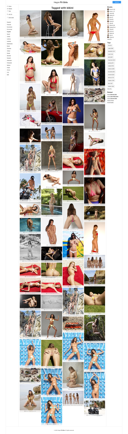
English (9, 31)
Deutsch (9, 58)
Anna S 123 (112, 9)
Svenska (9, 48)
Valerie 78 (111, 15)
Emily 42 (111, 31)
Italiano (8, 65)
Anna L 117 (112, 11)
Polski (8, 67)
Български (9, 27)
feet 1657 (110, 83)
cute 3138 (110, 54)
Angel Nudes (110, 102)
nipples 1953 (111, 80)
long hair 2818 (111, 60)
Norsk (8, 46)
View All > (109, 39)
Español (9, 22)
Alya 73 (111, 17)
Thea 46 (111, 29)
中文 (8, 72)
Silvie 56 (111, 21)
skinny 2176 (111, 77)
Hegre (61, 2)
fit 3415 (110, 45)
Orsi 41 (111, 35)
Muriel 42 (111, 33)
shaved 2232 (111, 74)
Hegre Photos (110, 100)
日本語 (8, 36)
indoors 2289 (111, 69)
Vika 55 (111, 23)
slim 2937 (110, 57)
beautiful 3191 (111, 51)
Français (9, 24)
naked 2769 (111, 66)
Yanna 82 (111, 13)
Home (10, 6)
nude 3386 (110, 48)
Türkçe (8, 51)
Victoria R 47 (112, 27)
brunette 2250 (111, 71)
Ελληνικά (9, 29)
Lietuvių (9, 39)
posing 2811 (111, 63)
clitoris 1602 (111, 86)
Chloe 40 (111, 37)
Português (9, 62)
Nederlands (9, 43)
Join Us (117, 2)
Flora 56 (111, 19)
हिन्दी (8, 74)
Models (10, 8)
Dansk (8, 53)
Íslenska (9, 55)
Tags (10, 11)
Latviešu (9, 41)
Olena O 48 (112, 25)
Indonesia (9, 60)
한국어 (8, 70)
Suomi (8, 34)
